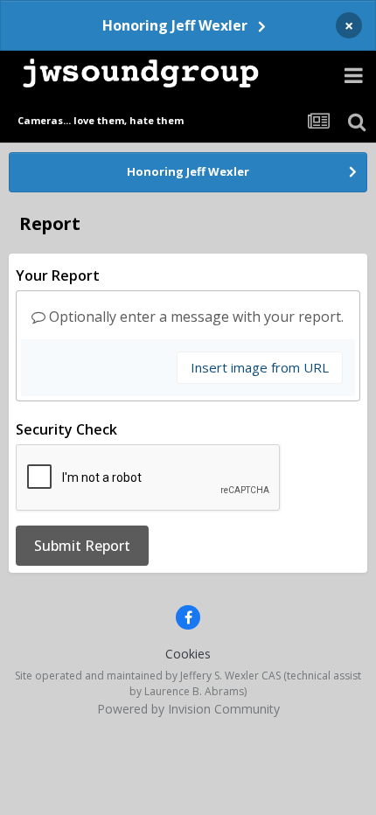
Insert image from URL (260, 367)
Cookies (188, 653)
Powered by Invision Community (188, 708)
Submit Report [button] (82, 545)
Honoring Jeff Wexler (174, 25)
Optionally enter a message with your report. (194, 316)
